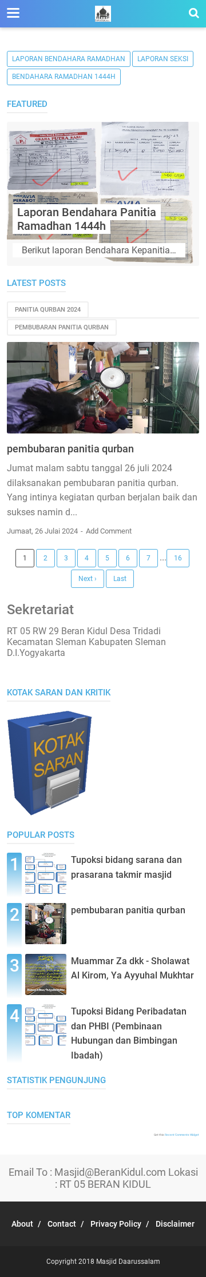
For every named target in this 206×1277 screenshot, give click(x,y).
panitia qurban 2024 (48, 309)
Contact (61, 1223)
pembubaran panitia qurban (62, 327)
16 (178, 558)
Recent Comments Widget (182, 1134)
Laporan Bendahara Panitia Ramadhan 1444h (86, 219)
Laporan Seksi (162, 59)
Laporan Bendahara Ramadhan (68, 59)
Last (119, 579)
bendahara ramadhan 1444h (64, 77)
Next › (87, 579)
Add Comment (109, 531)
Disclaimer (175, 1223)
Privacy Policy (115, 1223)
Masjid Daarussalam (128, 1262)
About (22, 1223)
